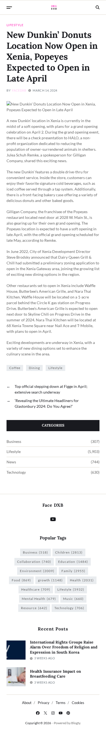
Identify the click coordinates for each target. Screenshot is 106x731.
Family (73, 571)
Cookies (78, 702)
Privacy (43, 702)
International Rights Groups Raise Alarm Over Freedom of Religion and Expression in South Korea (63, 647)
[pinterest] (68, 713)
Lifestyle (15, 25)
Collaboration (34, 562)
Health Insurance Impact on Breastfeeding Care (55, 674)
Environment (37, 571)
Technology (16, 472)
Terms (61, 702)
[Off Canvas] (9, 8)
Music (73, 599)
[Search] (97, 7)
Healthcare (35, 589)
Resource (34, 608)
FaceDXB (19, 90)
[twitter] (45, 713)
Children (69, 552)
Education (73, 562)
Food (21, 580)
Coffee (14, 368)
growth (50, 580)
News (11, 462)
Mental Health (39, 599)
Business (14, 441)
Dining (34, 368)
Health (82, 580)
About (27, 702)
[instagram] (53, 713)
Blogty (75, 723)
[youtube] (60, 713)
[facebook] (38, 713)
